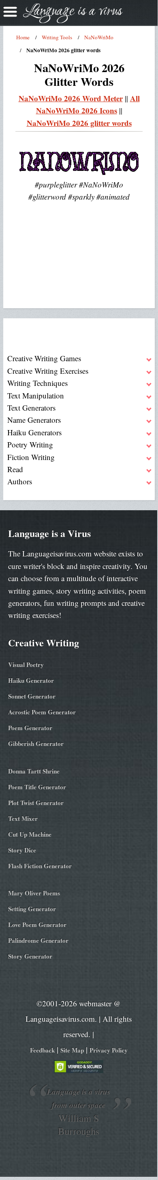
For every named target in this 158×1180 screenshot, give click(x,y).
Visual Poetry (26, 664)
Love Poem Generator (37, 924)
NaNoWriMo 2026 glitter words (79, 122)
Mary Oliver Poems (34, 892)
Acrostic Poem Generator (42, 711)
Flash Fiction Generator (40, 865)
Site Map (72, 1050)
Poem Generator (30, 727)
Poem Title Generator (37, 786)
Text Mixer (23, 818)
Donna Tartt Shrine (34, 771)
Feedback (42, 1050)
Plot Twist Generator (36, 802)
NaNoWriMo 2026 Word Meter (71, 98)
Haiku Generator (31, 680)
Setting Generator (32, 908)
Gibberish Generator (36, 743)
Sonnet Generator (32, 696)
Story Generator (30, 956)
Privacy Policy (109, 1050)
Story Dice (22, 850)
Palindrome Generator (38, 940)
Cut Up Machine (29, 834)
